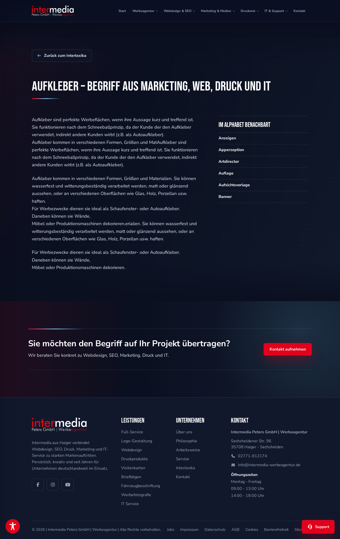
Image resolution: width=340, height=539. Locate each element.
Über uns (184, 432)
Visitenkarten (133, 468)
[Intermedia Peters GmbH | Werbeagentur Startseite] (53, 10)
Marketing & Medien (216, 11)
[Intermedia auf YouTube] (68, 485)
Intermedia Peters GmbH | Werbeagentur (82, 529)
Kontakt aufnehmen (288, 349)
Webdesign (131, 450)
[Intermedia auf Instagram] (53, 485)
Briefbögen (131, 477)
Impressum (189, 529)
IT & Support (274, 11)
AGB (235, 529)
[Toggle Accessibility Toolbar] (12, 526)
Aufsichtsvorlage (234, 185)
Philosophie (186, 441)
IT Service (130, 504)
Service (182, 459)
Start (122, 11)
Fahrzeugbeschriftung (140, 486)
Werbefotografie (136, 495)
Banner (225, 196)
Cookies (251, 529)
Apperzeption (231, 150)
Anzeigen (227, 138)
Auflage (226, 173)
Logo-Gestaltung (136, 441)
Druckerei (248, 11)
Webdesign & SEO (177, 11)
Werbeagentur (143, 11)
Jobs (170, 529)
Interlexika (185, 468)
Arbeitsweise (188, 450)
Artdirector (229, 161)
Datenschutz (215, 529)
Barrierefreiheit (276, 529)
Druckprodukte (134, 459)
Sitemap (301, 529)
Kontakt (299, 11)
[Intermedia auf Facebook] (38, 485)
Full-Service (132, 432)
